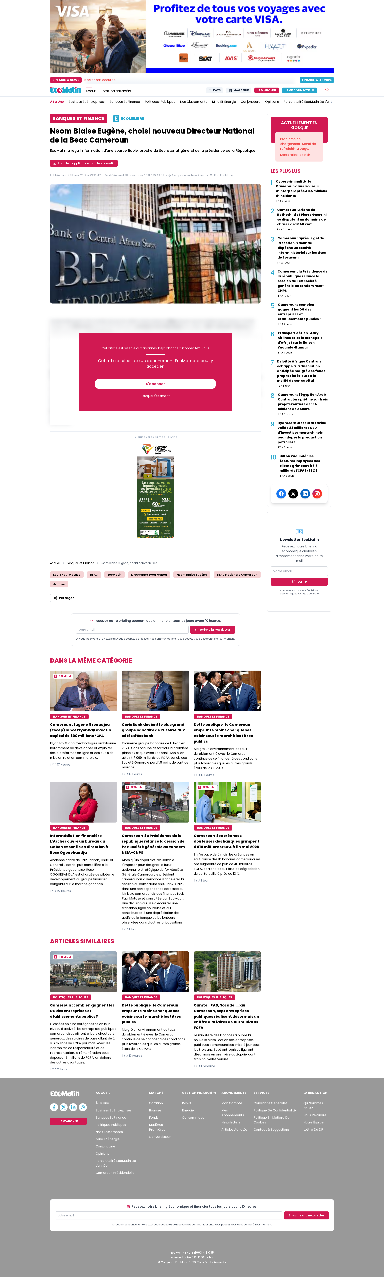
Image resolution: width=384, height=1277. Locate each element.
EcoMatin (226, 175)
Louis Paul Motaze (66, 575)
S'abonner (155, 383)
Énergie (188, 1110)
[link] (155, 490)
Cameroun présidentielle (115, 1172)
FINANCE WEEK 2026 (317, 80)
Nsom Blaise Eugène (192, 575)
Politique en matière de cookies (272, 1120)
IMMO (186, 1103)
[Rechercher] (327, 90)
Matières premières (157, 1127)
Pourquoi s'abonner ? (155, 396)
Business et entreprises (114, 1110)
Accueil (55, 563)
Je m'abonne (267, 90)
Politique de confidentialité (275, 1110)
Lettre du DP (313, 1129)
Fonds (153, 1117)
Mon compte (231, 1103)
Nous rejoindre (314, 1115)
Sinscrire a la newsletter (212, 630)
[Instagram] (317, 493)
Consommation (194, 1117)
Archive (59, 584)
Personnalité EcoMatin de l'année (116, 1163)
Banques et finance (111, 1117)
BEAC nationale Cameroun (237, 575)
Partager (66, 598)
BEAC (94, 575)
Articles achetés (234, 1129)
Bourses (155, 1110)
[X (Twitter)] (293, 493)
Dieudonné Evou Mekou (149, 575)
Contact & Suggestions (272, 1129)
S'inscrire (299, 581)
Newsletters (230, 1122)
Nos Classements (109, 1132)
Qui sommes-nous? (314, 1105)
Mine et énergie (108, 1139)
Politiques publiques (111, 1124)
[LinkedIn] (305, 493)
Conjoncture (105, 1146)
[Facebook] (281, 493)
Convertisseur (160, 1136)
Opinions (102, 1153)
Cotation (156, 1103)
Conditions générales (270, 1103)
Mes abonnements (232, 1112)
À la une (102, 1103)
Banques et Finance (80, 563)
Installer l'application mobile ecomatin (86, 163)
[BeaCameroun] (155, 244)
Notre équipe (313, 1122)
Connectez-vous (195, 348)
